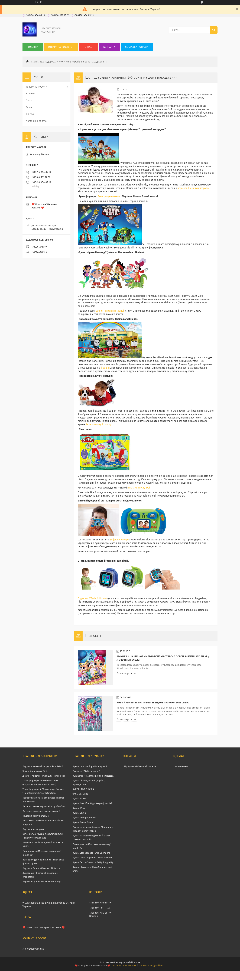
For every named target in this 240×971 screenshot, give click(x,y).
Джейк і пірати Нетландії (110, 311)
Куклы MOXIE (79, 799)
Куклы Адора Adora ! (83, 822)
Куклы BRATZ (79, 813)
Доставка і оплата (136, 47)
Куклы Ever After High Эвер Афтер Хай (92, 803)
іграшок (105, 368)
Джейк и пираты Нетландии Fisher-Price (43, 776)
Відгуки (30, 114)
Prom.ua (136, 963)
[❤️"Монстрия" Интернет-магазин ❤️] (29, 36)
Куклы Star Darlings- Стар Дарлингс (91, 853)
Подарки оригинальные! (35, 816)
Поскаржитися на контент (124, 966)
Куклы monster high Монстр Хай (90, 766)
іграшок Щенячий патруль (193, 188)
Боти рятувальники (109, 196)
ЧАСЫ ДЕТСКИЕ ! (81, 794)
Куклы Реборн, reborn (84, 818)
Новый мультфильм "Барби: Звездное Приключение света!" (153, 702)
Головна (32, 47)
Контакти (109, 47)
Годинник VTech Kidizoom (92, 598)
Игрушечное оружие (33, 829)
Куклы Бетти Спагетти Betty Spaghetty (93, 862)
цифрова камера (119, 539)
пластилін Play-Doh (139, 488)
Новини (30, 93)
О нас (88, 47)
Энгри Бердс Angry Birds (35, 771)
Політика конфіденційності (152, 966)
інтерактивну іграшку (98, 424)
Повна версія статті (127, 673)
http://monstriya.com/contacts (139, 766)
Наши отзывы (180, 766)
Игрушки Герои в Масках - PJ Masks (41, 868)
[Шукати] (214, 30)
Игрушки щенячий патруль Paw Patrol (42, 766)
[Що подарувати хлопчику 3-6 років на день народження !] (95, 103)
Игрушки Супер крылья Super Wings (41, 882)
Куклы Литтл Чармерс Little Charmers (92, 858)
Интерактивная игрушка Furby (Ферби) (43, 806)
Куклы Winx (79, 808)
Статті (34, 62)
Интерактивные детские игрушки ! (41, 811)
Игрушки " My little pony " (86, 771)
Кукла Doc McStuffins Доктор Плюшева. (93, 776)
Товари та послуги (60, 47)
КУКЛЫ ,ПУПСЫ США (83, 789)
